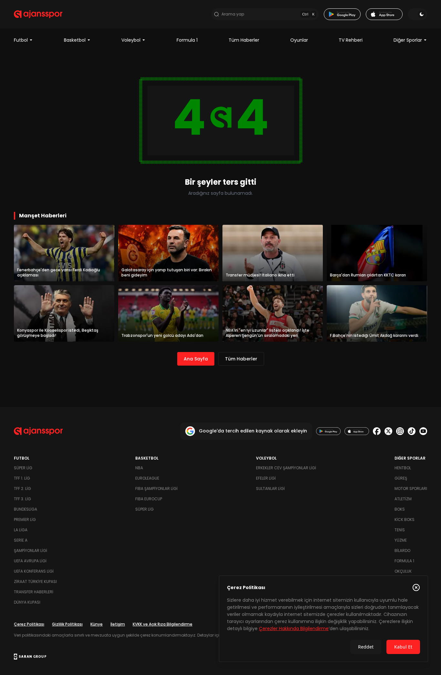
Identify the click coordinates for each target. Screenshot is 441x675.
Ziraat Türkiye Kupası (35, 581)
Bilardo (402, 550)
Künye (96, 624)
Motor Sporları (411, 488)
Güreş (401, 478)
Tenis (400, 530)
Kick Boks (405, 519)
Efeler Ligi (266, 478)
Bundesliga (25, 509)
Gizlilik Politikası (67, 624)
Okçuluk (403, 571)
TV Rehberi (351, 40)
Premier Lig (25, 519)
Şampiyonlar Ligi (30, 550)
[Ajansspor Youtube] (423, 431)
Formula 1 (187, 40)
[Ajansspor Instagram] (400, 431)
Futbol (21, 40)
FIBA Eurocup (148, 499)
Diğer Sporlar (408, 40)
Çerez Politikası (29, 624)
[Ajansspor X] (388, 431)
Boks (400, 509)
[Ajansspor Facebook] (377, 431)
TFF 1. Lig (22, 478)
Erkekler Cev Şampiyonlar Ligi (286, 468)
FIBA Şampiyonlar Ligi (156, 488)
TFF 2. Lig (22, 488)
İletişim (117, 624)
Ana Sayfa (196, 359)
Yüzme (401, 540)
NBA (139, 468)
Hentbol (403, 468)
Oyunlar (299, 40)
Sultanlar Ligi (270, 488)
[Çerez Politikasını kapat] (416, 587)
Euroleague (147, 478)
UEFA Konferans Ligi (34, 571)
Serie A (20, 540)
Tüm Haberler (244, 40)
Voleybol (130, 40)
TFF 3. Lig (22, 499)
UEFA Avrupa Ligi (30, 561)
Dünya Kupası (27, 602)
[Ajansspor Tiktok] (411, 431)
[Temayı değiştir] (417, 14)
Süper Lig (23, 468)
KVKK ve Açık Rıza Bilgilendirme (162, 624)
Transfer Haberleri (33, 592)
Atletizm (403, 499)
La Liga (20, 530)
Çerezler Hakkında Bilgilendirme (294, 628)
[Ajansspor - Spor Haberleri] (38, 14)
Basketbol (75, 40)
